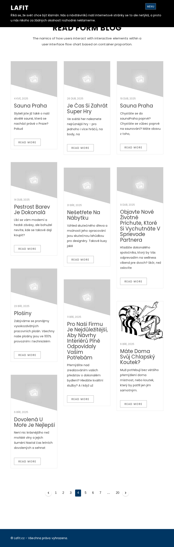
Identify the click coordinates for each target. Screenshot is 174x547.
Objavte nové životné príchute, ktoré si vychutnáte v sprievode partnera (140, 225)
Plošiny (23, 313)
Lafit (20, 7)
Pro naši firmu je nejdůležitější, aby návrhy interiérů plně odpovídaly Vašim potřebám (87, 341)
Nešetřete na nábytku (83, 215)
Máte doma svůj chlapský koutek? (137, 357)
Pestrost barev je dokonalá (32, 209)
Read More (27, 142)
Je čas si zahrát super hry (87, 108)
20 (117, 492)
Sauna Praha (30, 105)
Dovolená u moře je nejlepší (34, 422)
